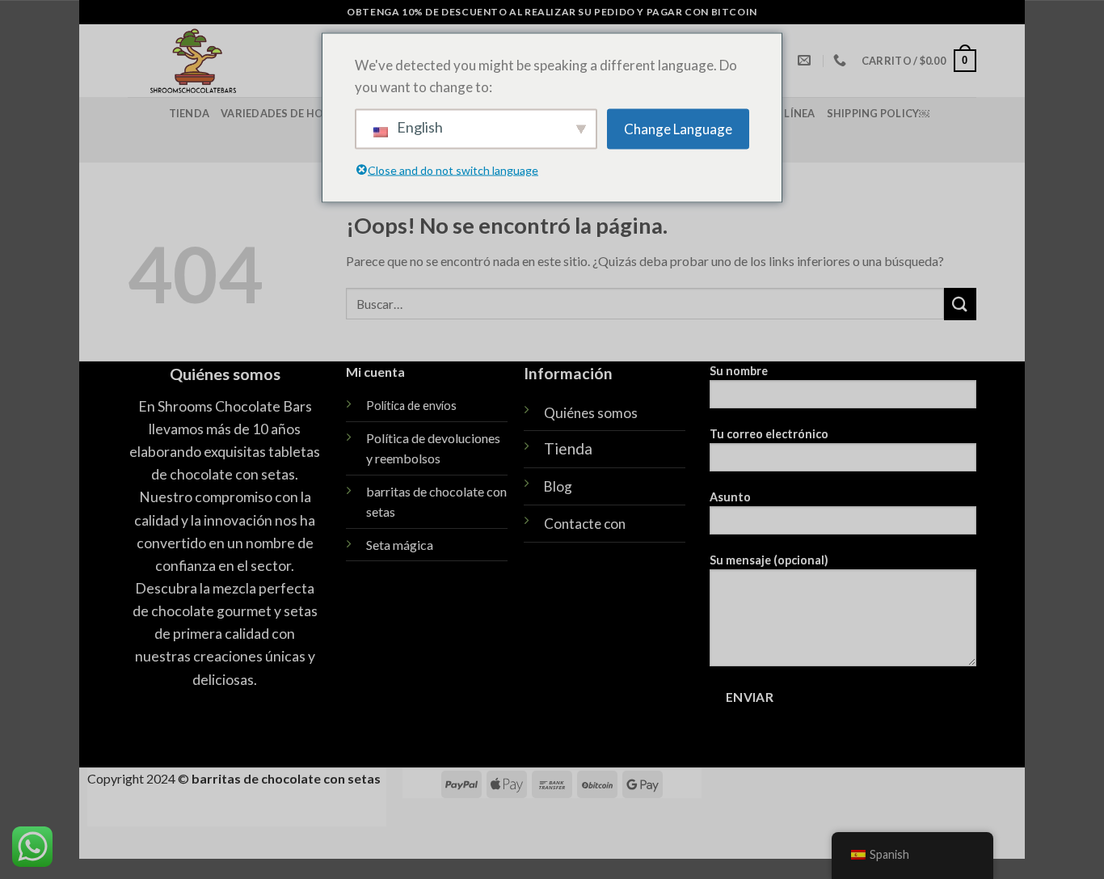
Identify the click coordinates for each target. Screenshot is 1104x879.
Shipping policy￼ (878, 113)
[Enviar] (960, 303)
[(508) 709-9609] (841, 60)
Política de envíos (411, 405)
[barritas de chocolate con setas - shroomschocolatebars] (250, 60)
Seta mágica (399, 544)
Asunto (730, 497)
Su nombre (739, 371)
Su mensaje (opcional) (769, 560)
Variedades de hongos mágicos (315, 113)
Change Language (678, 128)
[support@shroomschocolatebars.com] (806, 60)
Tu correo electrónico (769, 434)
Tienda (189, 113)
